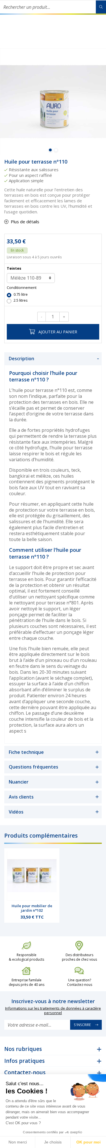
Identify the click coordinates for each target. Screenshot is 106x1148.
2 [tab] (56, 150)
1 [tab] (50, 150)
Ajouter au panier (57, 331)
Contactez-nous (25, 1072)
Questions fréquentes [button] (33, 767)
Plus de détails (25, 221)
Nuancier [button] (19, 782)
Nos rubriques (23, 1049)
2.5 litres (21, 300)
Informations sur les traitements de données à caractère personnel (53, 1011)
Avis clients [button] (21, 797)
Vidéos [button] (16, 812)
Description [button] (21, 358)
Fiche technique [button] (26, 752)
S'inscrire (82, 1024)
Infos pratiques (24, 1061)
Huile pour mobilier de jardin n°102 (32, 908)
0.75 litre (21, 294)
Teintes (14, 268)
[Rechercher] (101, 7)
